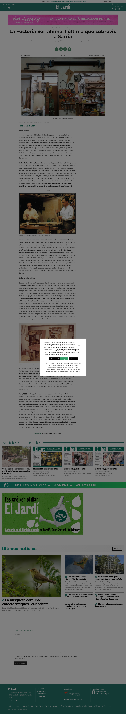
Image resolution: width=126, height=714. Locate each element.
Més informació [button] (54, 359)
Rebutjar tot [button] (73, 359)
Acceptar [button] (64, 359)
